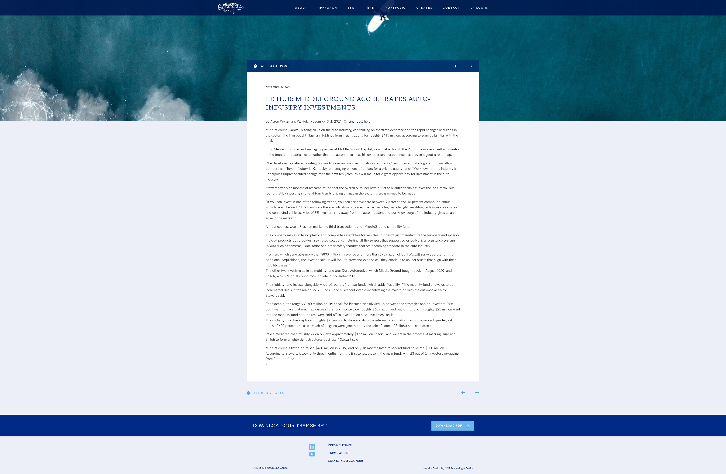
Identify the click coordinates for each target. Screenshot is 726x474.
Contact (451, 7)
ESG (351, 7)
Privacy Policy (340, 445)
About (301, 7)
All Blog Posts (276, 66)
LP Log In (480, 7)
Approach (327, 7)
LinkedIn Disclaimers (346, 460)
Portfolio (395, 7)
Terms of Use (338, 453)
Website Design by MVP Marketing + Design (448, 468)
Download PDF (449, 425)
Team (370, 7)
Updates (424, 7)
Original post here (357, 122)
